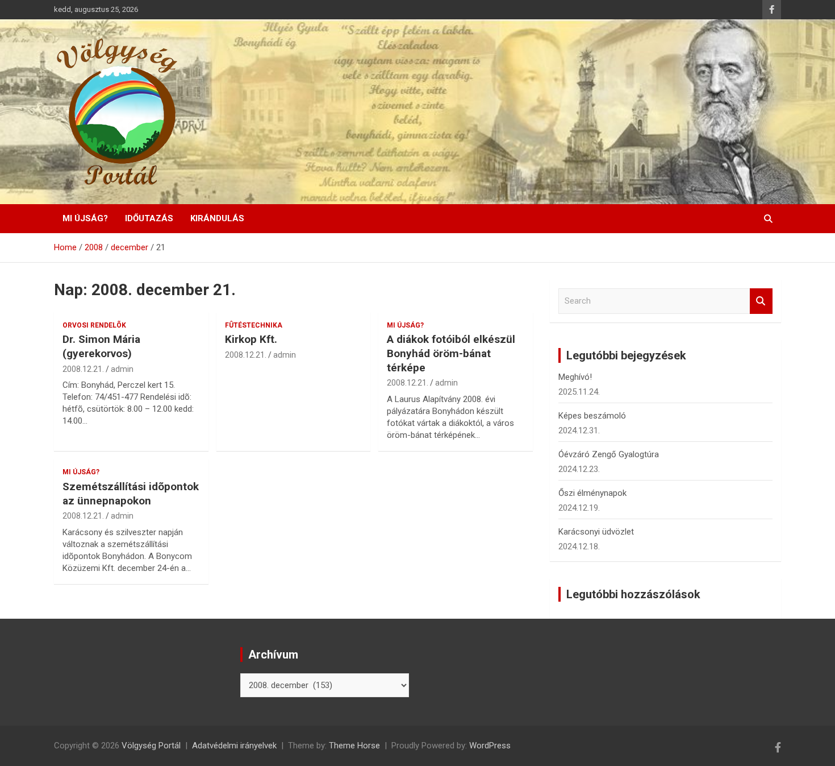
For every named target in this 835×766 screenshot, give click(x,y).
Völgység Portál (151, 745)
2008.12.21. (83, 369)
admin (122, 369)
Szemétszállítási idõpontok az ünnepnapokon (130, 493)
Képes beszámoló (592, 416)
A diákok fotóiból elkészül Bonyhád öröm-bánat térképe (451, 353)
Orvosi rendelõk (94, 325)
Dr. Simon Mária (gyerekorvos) (101, 346)
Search (761, 301)
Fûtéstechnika (253, 325)
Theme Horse (354, 745)
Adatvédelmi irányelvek (234, 745)
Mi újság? (85, 218)
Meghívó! (575, 377)
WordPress (490, 745)
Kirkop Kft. (251, 339)
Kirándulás (217, 218)
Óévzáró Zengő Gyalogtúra (608, 454)
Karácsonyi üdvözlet (596, 532)
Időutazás (149, 218)
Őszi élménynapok (592, 493)
